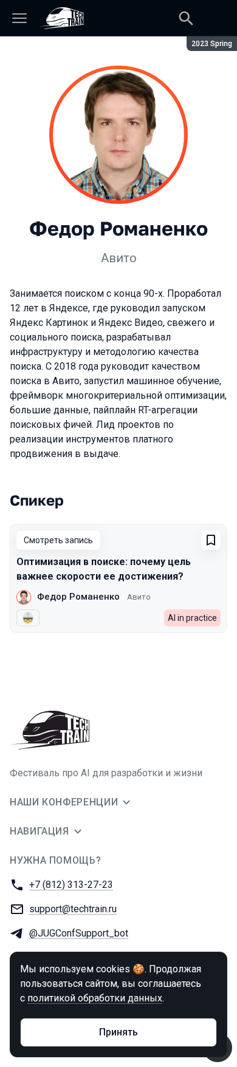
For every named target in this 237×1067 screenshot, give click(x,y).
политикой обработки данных (94, 998)
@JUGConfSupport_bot (78, 933)
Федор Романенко (78, 596)
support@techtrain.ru (73, 909)
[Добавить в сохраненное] (211, 540)
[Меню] (19, 18)
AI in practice (192, 618)
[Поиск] (186, 18)
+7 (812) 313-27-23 (71, 884)
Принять (118, 1032)
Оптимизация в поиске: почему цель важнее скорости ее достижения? (103, 569)
